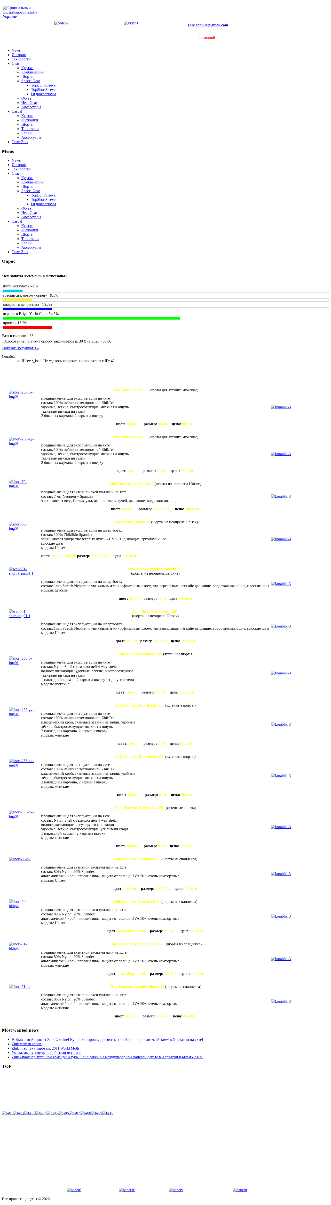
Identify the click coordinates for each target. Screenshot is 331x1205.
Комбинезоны (32, 72)
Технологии (22, 59)
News (16, 50)
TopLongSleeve (43, 85)
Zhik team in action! (27, 1044)
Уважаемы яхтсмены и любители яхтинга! (46, 1053)
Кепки (26, 133)
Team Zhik (20, 142)
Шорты (27, 76)
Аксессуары (31, 107)
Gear (15, 63)
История (19, 55)
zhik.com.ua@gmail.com (208, 25)
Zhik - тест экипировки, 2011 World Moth (45, 1048)
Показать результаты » (20, 348)
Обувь (26, 98)
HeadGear (29, 103)
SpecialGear (30, 81)
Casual (17, 111)
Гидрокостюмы (43, 94)
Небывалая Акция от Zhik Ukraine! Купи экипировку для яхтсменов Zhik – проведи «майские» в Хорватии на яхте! (107, 1039)
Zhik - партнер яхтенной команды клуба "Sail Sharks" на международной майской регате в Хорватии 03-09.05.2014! (107, 1057)
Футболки (29, 120)
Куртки (27, 68)
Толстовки (30, 129)
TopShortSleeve (43, 90)
